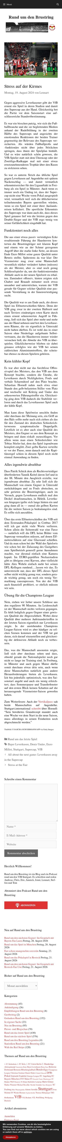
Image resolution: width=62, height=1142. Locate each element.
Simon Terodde (31, 1089)
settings (28, 1132)
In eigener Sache (12, 1021)
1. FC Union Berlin (34, 1064)
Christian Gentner (18, 1073)
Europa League (33, 1076)
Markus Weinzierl (10, 1085)
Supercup (30, 749)
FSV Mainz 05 (26, 1078)
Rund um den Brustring (31, 17)
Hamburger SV (48, 1079)
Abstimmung (10, 1003)
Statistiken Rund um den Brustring (22, 1043)
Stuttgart (18, 749)
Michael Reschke (23, 1085)
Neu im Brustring (13, 1025)
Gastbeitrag (10, 1014)
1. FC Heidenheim (10, 1064)
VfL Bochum (26, 1097)
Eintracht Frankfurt (19, 1076)
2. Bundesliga (47, 1064)
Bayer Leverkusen (18, 744)
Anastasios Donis (21, 1067)
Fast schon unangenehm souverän (21, 951)
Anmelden (9, 1116)
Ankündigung (11, 1007)
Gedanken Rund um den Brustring (21, 1018)
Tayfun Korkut (30, 1093)
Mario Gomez (47, 1081)
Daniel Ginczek (41, 1073)
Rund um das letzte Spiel (22, 739)
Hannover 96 (18, 1082)
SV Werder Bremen (18, 1092)
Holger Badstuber (29, 1082)
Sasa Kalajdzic (47, 1085)
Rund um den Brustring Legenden (21, 1040)
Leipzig (38, 1081)
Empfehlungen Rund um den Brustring (24, 1010)
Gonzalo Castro (38, 1079)
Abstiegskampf (9, 1067)
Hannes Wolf (9, 1082)
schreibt (36, 708)
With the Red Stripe (14, 1047)
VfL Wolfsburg (38, 1097)
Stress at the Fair (18, 765)
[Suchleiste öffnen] (57, 4)
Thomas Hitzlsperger (43, 1092)
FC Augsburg (45, 1076)
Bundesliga (42, 1069)
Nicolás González (36, 1085)
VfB (39, 749)
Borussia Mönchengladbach (25, 1069)
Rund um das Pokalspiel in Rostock (22, 957)
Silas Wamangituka (18, 1089)
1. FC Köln (21, 1064)
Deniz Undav (37, 744)
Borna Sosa (44, 1067)
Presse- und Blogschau (16, 1029)
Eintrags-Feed (11, 1120)
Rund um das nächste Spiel (18, 1036)
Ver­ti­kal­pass (45, 701)
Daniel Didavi (30, 1073)
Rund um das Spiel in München (20, 944)
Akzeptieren (11, 1137)
